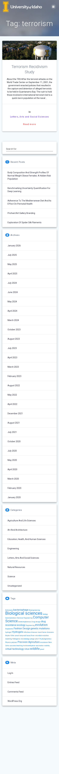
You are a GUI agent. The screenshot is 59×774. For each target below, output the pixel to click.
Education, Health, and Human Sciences (27, 539)
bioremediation (10, 618)
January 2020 (14, 497)
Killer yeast (15, 636)
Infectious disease (30, 632)
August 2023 (14, 339)
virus (26, 649)
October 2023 (14, 329)
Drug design (36, 622)
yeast (42, 649)
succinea (13, 646)
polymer (14, 642)
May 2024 (12, 301)
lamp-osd (22, 636)
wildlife (35, 649)
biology (45, 614)
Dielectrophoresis (24, 622)
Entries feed (13, 682)
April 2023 (12, 357)
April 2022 (12, 404)
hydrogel (8, 632)
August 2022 (14, 385)
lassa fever (30, 636)
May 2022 (12, 395)
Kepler (7, 636)
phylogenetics (46, 639)
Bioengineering (34, 610)
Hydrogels (17, 632)
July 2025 (12, 255)
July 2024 (12, 283)
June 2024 (13, 292)
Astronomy (9, 610)
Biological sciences (23, 613)
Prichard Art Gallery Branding (21, 213)
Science (11, 576)
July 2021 (12, 432)
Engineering (13, 548)
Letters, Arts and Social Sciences (29, 117)
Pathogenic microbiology (21, 639)
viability (47, 646)
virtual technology (14, 649)
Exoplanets (9, 629)
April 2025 (12, 273)
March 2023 (13, 367)
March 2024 (13, 320)
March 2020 (13, 479)
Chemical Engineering (24, 618)
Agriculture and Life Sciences (22, 520)
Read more (29, 124)
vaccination (40, 646)
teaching (19, 646)
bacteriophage (20, 609)
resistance (44, 642)
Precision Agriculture (29, 642)
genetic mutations (40, 628)
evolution (41, 625)
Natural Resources (16, 567)
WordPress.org (15, 701)
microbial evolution (42, 636)
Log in (10, 673)
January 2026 (14, 245)
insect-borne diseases (46, 632)
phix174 (38, 639)
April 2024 (12, 311)
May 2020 (12, 460)
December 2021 (15, 413)
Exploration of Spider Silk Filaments (24, 222)
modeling (8, 639)
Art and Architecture (17, 530)
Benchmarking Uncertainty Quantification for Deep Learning (29, 190)
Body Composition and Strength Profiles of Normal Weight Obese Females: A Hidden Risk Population (29, 175)
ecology (21, 625)
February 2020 (14, 488)
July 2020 (12, 451)
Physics (8, 642)
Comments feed (15, 692)
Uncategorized (15, 586)
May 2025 (12, 264)
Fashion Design (22, 628)
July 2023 (12, 348)
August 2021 (14, 423)
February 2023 (14, 376)
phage (32, 639)
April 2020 (12, 469)
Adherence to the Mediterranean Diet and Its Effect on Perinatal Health (29, 202)
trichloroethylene (29, 646)
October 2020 (14, 441)
